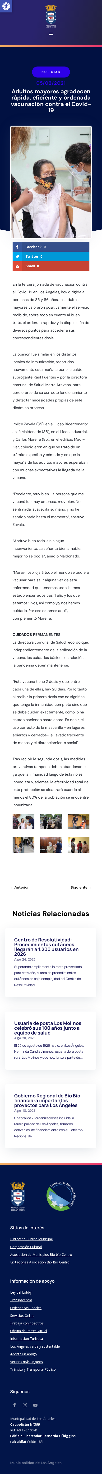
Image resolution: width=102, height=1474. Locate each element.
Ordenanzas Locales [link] (26, 1308)
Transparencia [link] (21, 1300)
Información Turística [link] (26, 1338)
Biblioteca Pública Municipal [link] (31, 1239)
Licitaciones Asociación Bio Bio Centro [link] (40, 1262)
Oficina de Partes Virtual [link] (28, 1331)
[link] (6, 6)
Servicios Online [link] (22, 1315)
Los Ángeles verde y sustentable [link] (35, 1346)
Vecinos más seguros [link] (26, 1361)
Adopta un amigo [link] (23, 1354)
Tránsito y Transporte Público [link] (33, 1369)
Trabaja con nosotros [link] (27, 1323)
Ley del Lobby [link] (21, 1292)
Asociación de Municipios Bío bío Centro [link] (41, 1254)
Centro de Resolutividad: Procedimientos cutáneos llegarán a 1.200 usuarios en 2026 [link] (46, 946)
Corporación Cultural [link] (26, 1247)
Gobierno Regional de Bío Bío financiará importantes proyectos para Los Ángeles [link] (47, 1100)
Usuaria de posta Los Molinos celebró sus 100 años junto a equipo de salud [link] (47, 1028)
